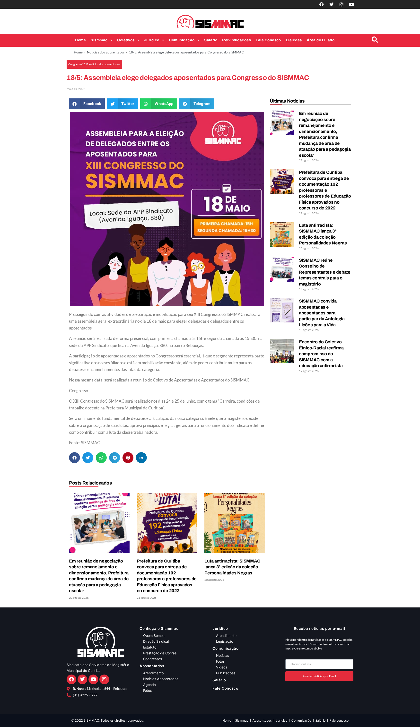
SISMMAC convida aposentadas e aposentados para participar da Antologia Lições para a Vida (322, 313)
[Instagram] (341, 4)
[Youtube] (351, 4)
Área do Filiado (320, 40)
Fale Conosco (268, 40)
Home (80, 40)
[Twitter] (331, 4)
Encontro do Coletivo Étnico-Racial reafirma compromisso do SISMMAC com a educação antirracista (321, 353)
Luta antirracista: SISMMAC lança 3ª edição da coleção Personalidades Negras (232, 567)
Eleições (294, 40)
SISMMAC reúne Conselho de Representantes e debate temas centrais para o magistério (324, 272)
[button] (94, 64)
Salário (210, 40)
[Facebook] (321, 4)
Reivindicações (236, 40)
